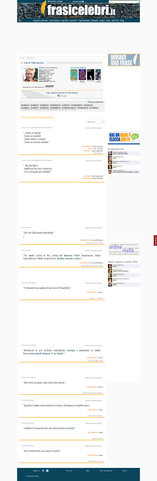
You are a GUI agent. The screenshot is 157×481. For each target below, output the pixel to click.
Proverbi (95, 20)
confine (80, 405)
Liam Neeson (117, 157)
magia (97, 360)
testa (101, 461)
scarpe (92, 461)
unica (37, 428)
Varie (108, 20)
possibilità (99, 298)
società (97, 461)
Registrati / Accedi (55, 1)
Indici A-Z (115, 20)
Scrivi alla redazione (106, 471)
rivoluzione (99, 416)
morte (71, 428)
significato (99, 393)
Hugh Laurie (92, 149)
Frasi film (64, 20)
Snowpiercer (30, 400)
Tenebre (60, 258)
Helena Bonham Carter (119, 279)
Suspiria (28, 227)
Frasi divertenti (84, 20)
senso (39, 382)
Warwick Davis (117, 283)
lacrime (68, 258)
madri (31, 255)
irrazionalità (88, 393)
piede (36, 405)
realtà (97, 350)
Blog (122, 20)
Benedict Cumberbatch (119, 161)
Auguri (102, 20)
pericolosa (48, 232)
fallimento (99, 153)
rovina (37, 132)
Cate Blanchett (117, 274)
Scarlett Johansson (118, 152)
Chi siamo (69, 471)
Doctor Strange (31, 283)
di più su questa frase (94, 128)
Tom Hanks (116, 269)
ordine (93, 416)
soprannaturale (93, 266)
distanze (46, 353)
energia (71, 350)
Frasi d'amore (54, 20)
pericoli (91, 243)
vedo (42, 288)
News (87, 471)
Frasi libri (73, 20)
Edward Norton (117, 170)
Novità (124, 471)
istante (60, 353)
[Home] (78, 9)
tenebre (100, 266)
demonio (68, 255)
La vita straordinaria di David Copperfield (39, 127)
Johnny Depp (117, 265)
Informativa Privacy (32, 476)
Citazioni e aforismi (40, 20)
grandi (38, 353)
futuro (94, 298)
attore (48, 80)
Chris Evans (116, 166)
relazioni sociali (98, 243)
